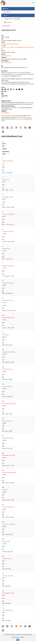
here (26, 67)
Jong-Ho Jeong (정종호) (8, 214)
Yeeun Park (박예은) (7, 610)
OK (17, 639)
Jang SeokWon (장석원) (8, 593)
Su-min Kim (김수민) (7, 300)
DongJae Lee (5, 179)
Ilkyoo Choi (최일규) (6, 62)
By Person (8, 22)
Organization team (6, 55)
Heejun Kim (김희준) (7, 160)
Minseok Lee (5, 489)
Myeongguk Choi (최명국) (9, 455)
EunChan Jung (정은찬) (8, 507)
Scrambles (7, 25)
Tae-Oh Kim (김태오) (7, 369)
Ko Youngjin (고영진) (7, 197)
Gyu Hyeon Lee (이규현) (8, 524)
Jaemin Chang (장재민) (25, 117)
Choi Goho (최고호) (7, 558)
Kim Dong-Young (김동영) (9, 403)
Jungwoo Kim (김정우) (8, 231)
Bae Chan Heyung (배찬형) (9, 472)
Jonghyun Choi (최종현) (8, 352)
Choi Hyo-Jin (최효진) (7, 576)
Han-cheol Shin (6, 541)
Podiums (8, 12)
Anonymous (5, 334)
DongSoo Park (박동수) (8, 266)
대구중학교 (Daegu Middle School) (10, 44)
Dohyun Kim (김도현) (7, 438)
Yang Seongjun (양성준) (8, 317)
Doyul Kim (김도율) (20, 119)
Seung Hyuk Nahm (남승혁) (8, 115)
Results (6, 8)
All (6, 15)
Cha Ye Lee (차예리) (7, 421)
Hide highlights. (5, 112)
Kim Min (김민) (6, 248)
